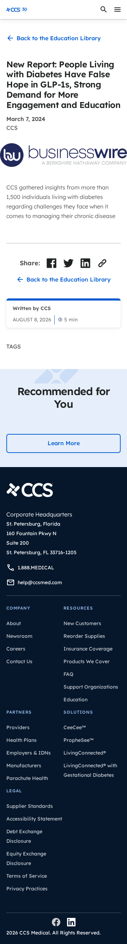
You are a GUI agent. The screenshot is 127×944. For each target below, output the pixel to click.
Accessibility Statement (34, 819)
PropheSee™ (78, 740)
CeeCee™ (75, 727)
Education (75, 699)
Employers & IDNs (28, 753)
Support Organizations (91, 687)
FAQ (68, 674)
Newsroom (19, 636)
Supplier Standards (29, 806)
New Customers (82, 623)
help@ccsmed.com (40, 582)
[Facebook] (56, 922)
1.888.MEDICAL (36, 567)
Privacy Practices (27, 888)
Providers (18, 727)
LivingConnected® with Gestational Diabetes (90, 770)
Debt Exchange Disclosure (24, 836)
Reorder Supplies (84, 636)
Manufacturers (23, 765)
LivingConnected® (85, 753)
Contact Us (19, 661)
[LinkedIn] (71, 922)
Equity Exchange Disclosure (26, 858)
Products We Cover (87, 661)
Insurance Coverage (88, 649)
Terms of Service (26, 876)
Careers (15, 649)
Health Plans (21, 740)
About (13, 623)
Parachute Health (27, 778)
